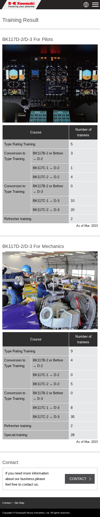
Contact (6, 502)
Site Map (19, 502)
